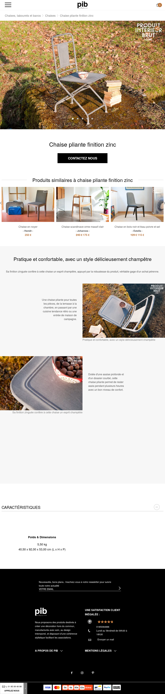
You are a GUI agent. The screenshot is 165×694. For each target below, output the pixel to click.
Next (161, 75)
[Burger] (8, 5)
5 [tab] (92, 118)
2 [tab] (77, 118)
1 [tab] (73, 118)
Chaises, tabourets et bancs (23, 15)
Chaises (50, 15)
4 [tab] (87, 118)
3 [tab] (82, 118)
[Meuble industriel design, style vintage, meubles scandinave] (82, 4)
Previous (3, 75)
